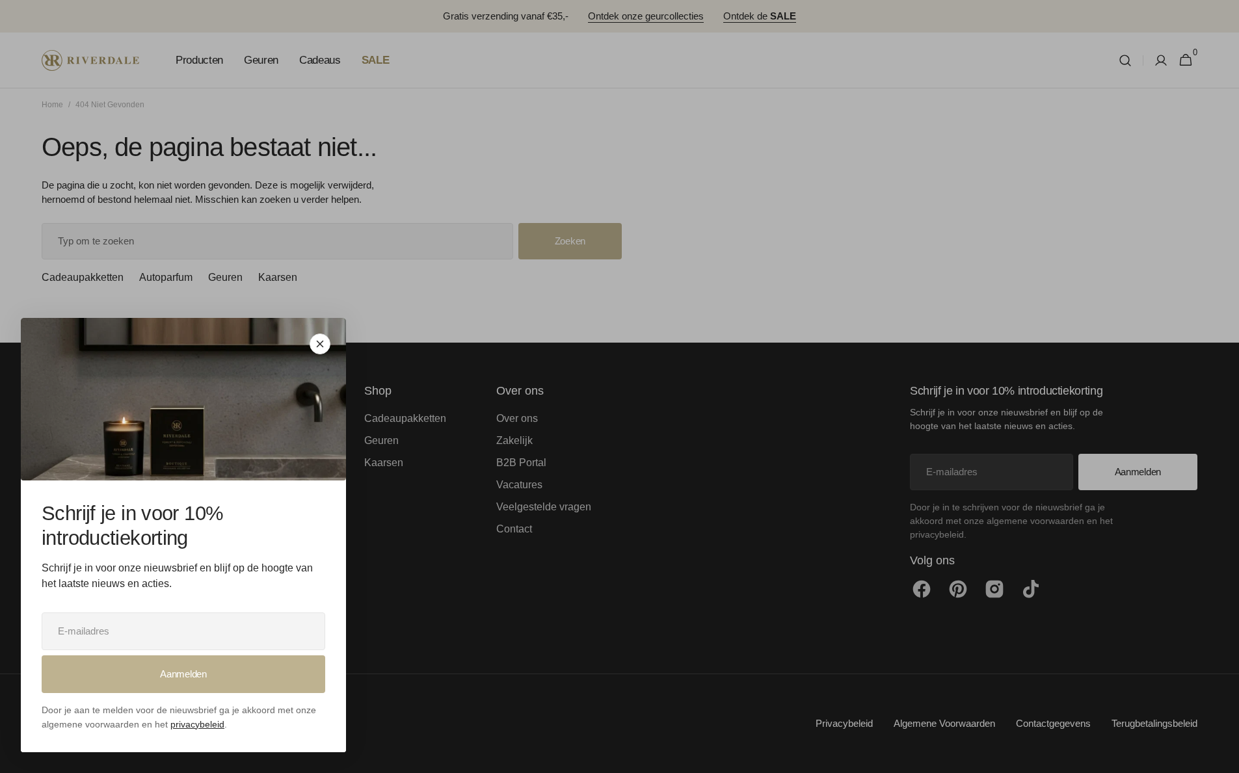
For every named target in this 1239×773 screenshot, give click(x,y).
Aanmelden (183, 673)
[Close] (320, 344)
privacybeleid (197, 724)
